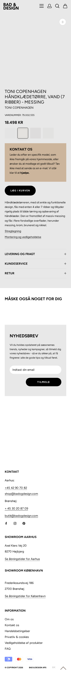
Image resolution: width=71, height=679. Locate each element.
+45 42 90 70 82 (16, 488)
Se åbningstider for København (25, 596)
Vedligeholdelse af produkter (24, 643)
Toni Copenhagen (19, 107)
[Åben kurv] (65, 6)
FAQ (8, 649)
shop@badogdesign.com (21, 493)
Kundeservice (16, 263)
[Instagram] (15, 523)
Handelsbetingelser (17, 631)
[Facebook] (6, 523)
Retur (9, 273)
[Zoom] (62, 21)
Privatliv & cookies (17, 637)
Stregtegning (13, 231)
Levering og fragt (20, 254)
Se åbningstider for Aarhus (22, 559)
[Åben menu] (41, 6)
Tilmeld (43, 382)
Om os (9, 619)
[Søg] (57, 6)
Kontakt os (12, 625)
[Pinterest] (23, 523)
